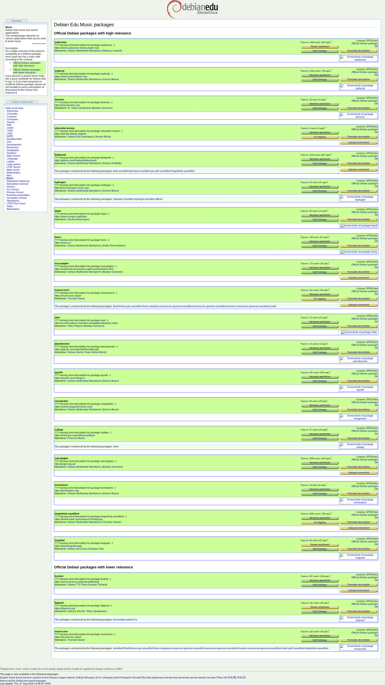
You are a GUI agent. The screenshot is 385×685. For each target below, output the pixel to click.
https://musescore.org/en (68, 295)
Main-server (13, 169)
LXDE (10, 130)
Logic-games (14, 164)
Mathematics (13, 172)
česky (12, 677)
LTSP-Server (13, 167)
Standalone (13, 200)
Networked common (17, 184)
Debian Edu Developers (81, 136)
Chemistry (12, 113)
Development (14, 144)
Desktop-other (14, 139)
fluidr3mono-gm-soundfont (127, 306)
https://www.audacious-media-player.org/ (77, 47)
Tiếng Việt (221, 677)
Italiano (71, 677)
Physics (11, 186)
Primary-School (15, 192)
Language (12, 158)
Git (376, 46)
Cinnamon (12, 119)
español (36, 677)
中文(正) (241, 677)
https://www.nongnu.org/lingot (71, 216)
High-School (13, 155)
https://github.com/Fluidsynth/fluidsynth (76, 160)
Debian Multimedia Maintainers (85, 50)
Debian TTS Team (77, 584)
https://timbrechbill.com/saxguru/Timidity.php (79, 519)
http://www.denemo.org (67, 105)
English (4, 677)
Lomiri (10, 127)
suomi (45, 677)
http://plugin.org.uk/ (65, 464)
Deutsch (27, 677)
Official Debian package (365, 43)
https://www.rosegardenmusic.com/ (73, 406)
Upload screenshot (358, 142)
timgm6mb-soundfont (183, 171)
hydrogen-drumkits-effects (148, 199)
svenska (211, 677)
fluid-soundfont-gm (123, 171)
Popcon (304, 42)
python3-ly (131, 619)
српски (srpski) (198, 677)
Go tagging (320, 136)
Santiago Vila (95, 548)
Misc (9, 175)
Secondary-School (17, 198)
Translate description (39, 43)
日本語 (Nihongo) (85, 677)
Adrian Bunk (98, 352)
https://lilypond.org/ (65, 608)
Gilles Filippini (75, 326)
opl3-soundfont (162, 171)
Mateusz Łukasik (112, 50)
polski (116, 677)
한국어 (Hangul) (104, 677)
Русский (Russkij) (141, 677)
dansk (19, 677)
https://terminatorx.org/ (67, 490)
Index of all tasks (14, 108)
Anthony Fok (74, 611)
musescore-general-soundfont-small (256, 306)
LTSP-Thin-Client (16, 203)
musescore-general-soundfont (176, 306)
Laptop (10, 161)
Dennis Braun (110, 79)
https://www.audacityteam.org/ (71, 76)
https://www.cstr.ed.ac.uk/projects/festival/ (77, 581)
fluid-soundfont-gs (144, 171)
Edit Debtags (320, 50)
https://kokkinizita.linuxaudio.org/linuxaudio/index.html (84, 269)
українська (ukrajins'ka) (165, 677)
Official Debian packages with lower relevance (27, 71)
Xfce (9, 141)
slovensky (183, 677)
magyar (62, 677)
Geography (13, 150)
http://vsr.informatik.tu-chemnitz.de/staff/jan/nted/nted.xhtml (86, 323)
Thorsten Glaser (76, 298)
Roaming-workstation (18, 195)
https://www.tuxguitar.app (68, 546)
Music (10, 178)
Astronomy (12, 111)
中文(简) (232, 677)
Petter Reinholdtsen (114, 245)
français (53, 677)
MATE (10, 136)
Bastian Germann (102, 108)
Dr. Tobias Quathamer (79, 108)
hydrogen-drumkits (123, 199)
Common (12, 116)
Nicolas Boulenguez (79, 219)
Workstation (13, 209)
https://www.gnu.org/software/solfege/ (75, 435)
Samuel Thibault (97, 584)
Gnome (11, 122)
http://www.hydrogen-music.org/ (72, 188)
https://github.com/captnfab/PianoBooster (77, 349)
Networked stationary (18, 181)
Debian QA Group (77, 548)
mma (116, 446)
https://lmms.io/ (63, 242)
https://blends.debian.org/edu (70, 133)
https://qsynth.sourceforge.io (70, 378)
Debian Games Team (79, 352)
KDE (9, 125)
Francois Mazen (76, 438)
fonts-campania (151, 306)
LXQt (9, 133)
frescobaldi (119, 619)
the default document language (29, 680)
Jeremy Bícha (102, 136)
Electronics (13, 147)
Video (10, 206)
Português (126, 677)
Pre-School (13, 189)
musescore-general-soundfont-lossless (215, 306)
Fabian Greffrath (112, 163)
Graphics (11, 153)
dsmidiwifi (118, 648)
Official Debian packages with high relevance (27, 64)
